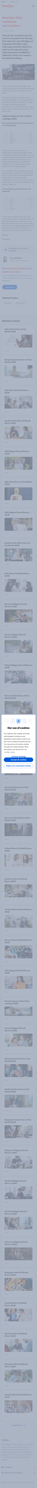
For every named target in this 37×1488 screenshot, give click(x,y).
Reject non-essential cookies (18, 766)
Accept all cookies (18, 760)
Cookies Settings (18, 756)
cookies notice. (9, 752)
